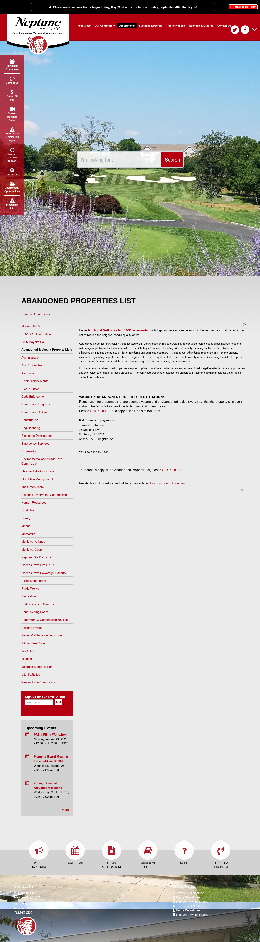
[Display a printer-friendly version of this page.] (244, 324)
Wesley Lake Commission (38, 682)
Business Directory (150, 25)
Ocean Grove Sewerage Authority (43, 573)
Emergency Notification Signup (12, 137)
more (65, 809)
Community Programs (36, 404)
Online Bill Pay (12, 97)
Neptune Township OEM (192, 901)
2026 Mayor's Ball (33, 341)
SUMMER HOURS (243, 7)
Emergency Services (35, 443)
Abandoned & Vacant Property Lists (46, 349)
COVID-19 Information (36, 334)
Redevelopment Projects (37, 604)
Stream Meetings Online (12, 116)
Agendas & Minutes (201, 25)
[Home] (39, 34)
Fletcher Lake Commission (39, 471)
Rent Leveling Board (34, 612)
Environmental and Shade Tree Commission (41, 461)
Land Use (27, 510)
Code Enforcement (33, 396)
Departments (127, 25)
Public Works (30, 588)
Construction (29, 420)
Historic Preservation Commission (44, 494)
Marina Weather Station (12, 157)
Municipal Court (31, 549)
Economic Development (37, 435)
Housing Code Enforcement (167, 483)
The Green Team (32, 487)
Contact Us (224, 25)
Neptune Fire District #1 (37, 557)
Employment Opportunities (12, 189)
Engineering (29, 451)
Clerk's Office (30, 388)
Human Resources (34, 502)
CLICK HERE (100, 410)
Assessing (28, 373)
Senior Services (31, 627)
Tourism (26, 658)
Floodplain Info (12, 206)
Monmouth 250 (31, 326)
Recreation (28, 596)
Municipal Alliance (33, 541)
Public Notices (176, 25)
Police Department (33, 580)
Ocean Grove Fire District (38, 565)
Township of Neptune (189, 893)
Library (25, 518)
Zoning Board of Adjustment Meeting (48, 785)
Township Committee (12, 67)
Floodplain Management (37, 479)
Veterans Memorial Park (37, 666)
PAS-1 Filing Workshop (50, 734)
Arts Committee (31, 365)
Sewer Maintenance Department (42, 635)
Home (25, 314)
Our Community (105, 25)
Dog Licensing (30, 428)
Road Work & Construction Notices (44, 619)
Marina (25, 526)
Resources (84, 25)
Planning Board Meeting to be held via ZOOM (51, 758)
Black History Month (34, 381)
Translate (12, 174)
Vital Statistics (30, 674)
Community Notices (34, 412)
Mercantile (28, 534)
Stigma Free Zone (33, 643)
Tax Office (28, 651)
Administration (30, 357)
